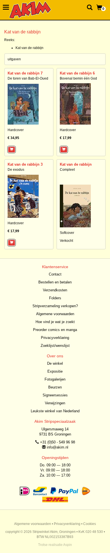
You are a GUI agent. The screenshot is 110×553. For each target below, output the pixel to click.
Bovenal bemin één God (78, 78)
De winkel (55, 363)
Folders (55, 298)
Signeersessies (55, 395)
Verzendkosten (55, 290)
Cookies (89, 524)
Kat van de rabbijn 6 (77, 73)
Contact (55, 274)
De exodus (16, 170)
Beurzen (55, 387)
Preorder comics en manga (55, 330)
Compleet (67, 170)
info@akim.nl (57, 447)
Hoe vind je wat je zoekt (55, 322)
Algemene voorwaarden (55, 314)
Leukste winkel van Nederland (55, 411)
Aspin (67, 545)
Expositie (55, 371)
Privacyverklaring (55, 338)
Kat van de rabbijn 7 (25, 73)
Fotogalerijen (55, 379)
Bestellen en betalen (55, 282)
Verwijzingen (55, 403)
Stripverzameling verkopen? (55, 306)
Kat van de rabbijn (29, 48)
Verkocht (66, 241)
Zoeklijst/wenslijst (55, 345)
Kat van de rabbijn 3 (25, 164)
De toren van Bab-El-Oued (28, 78)
